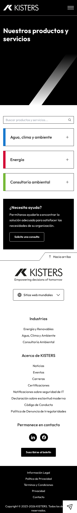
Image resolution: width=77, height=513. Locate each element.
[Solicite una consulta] (70, 506)
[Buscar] (69, 119)
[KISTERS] (20, 8)
